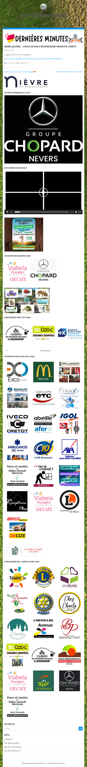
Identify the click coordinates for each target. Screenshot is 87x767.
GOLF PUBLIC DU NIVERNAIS (43, 16)
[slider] (42, 212)
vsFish (62, 763)
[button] (43, 192)
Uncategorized (23, 63)
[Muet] (76, 212)
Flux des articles (11, 743)
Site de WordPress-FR (12, 751)
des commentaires (12, 747)
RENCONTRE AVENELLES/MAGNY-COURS (69, 72)
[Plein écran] (80, 212)
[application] (43, 192)
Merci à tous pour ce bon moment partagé (19, 72)
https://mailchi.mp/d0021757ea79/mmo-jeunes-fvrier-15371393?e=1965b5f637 (33, 59)
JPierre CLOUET (11, 63)
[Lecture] (7, 212)
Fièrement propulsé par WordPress (34, 763)
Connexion (8, 739)
